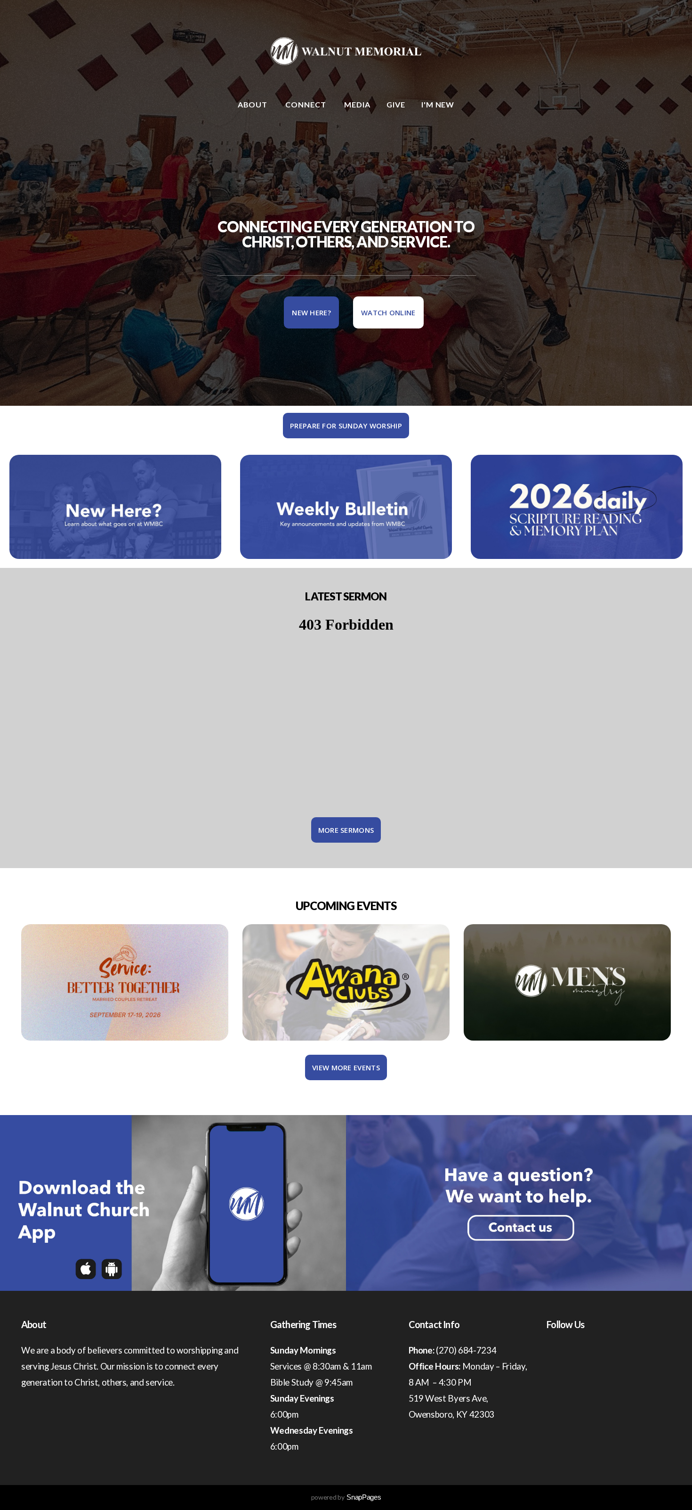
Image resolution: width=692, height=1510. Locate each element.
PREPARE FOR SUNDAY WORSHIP (346, 425)
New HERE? (311, 312)
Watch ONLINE (388, 312)
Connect (306, 104)
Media (357, 104)
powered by (346, 1497)
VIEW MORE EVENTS (346, 1067)
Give (395, 104)
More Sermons (346, 830)
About (254, 104)
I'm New (438, 104)
